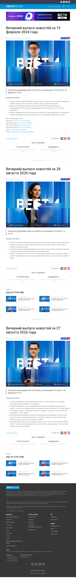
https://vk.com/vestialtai (22, 121)
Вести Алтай (61, 84)
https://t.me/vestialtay (24, 127)
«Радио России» (55, 526)
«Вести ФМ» (54, 531)
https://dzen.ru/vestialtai (18, 129)
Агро (7, 530)
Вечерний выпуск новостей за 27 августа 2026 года (26, 299)
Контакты (31, 522)
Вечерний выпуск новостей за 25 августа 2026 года (26, 309)
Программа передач (12, 517)
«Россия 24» (54, 519)
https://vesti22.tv (25, 125)
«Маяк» (53, 528)
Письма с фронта (11, 546)
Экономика (9, 527)
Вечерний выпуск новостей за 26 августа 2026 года (59, 299)
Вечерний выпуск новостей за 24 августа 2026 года (59, 309)
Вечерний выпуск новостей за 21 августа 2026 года (59, 474)
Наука (8, 536)
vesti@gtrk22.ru (24, 557)
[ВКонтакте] (61, 2)
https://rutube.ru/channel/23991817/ (23, 132)
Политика (9, 525)
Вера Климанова (18, 225)
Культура (9, 533)
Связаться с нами (54, 6)
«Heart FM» (54, 534)
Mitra (44, 573)
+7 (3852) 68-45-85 (11, 559)
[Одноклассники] (64, 2)
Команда (31, 519)
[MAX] (69, 2)
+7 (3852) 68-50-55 (11, 557)
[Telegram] (66, 2)
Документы (31, 529)
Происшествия (10, 522)
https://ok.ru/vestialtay (25, 123)
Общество (38, 84)
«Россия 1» (54, 517)
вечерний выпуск (12, 138)
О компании (31, 517)
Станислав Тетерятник (18, 384)
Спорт (8, 538)
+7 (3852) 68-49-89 (11, 561)
